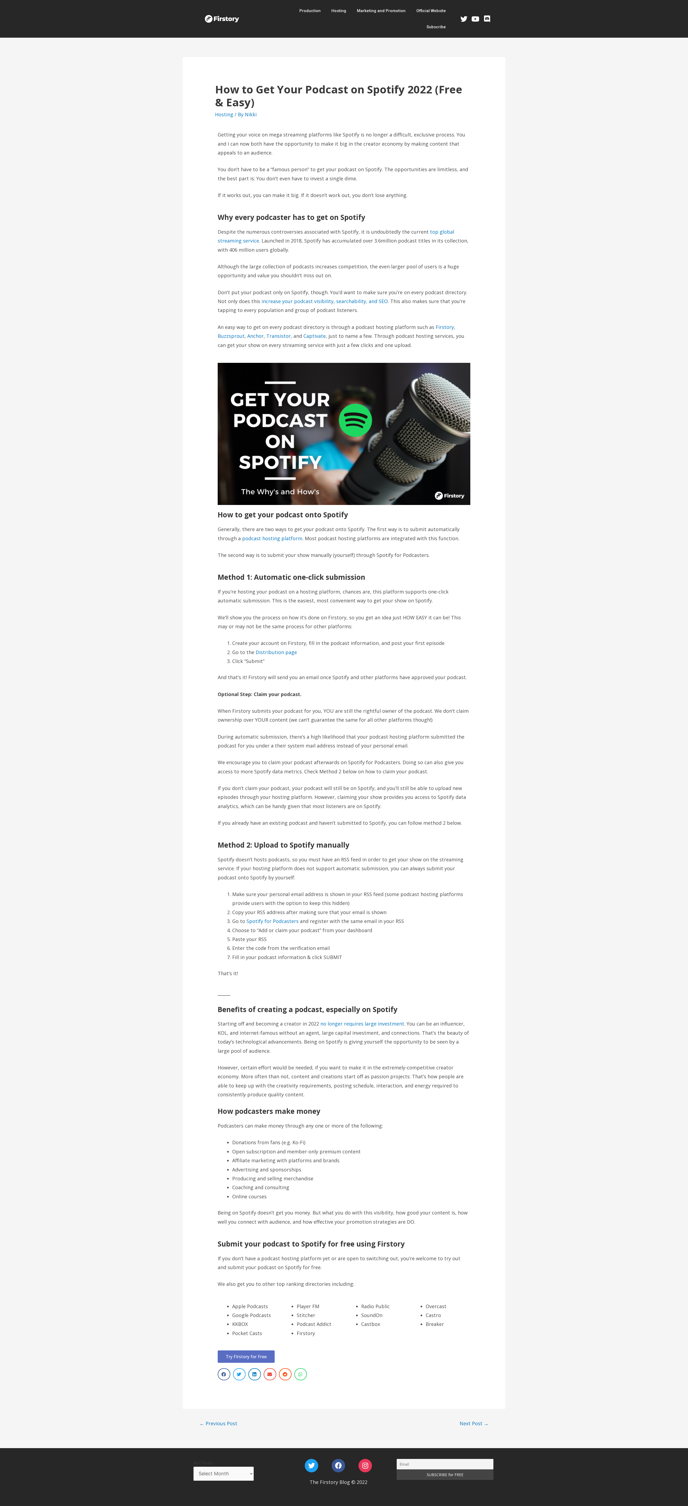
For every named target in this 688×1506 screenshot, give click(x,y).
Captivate (314, 336)
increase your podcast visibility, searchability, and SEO (324, 301)
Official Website (431, 10)
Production (310, 10)
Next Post (474, 1423)
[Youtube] (475, 19)
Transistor (278, 336)
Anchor (255, 336)
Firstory (445, 327)
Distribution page (276, 652)
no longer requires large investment (362, 1023)
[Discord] (487, 19)
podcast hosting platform (272, 538)
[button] (246, 1356)
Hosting (338, 10)
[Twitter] (463, 19)
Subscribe (436, 26)
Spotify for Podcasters (272, 921)
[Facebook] (338, 1465)
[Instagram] (365, 1465)
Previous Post (218, 1423)
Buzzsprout (231, 336)
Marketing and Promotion (381, 10)
